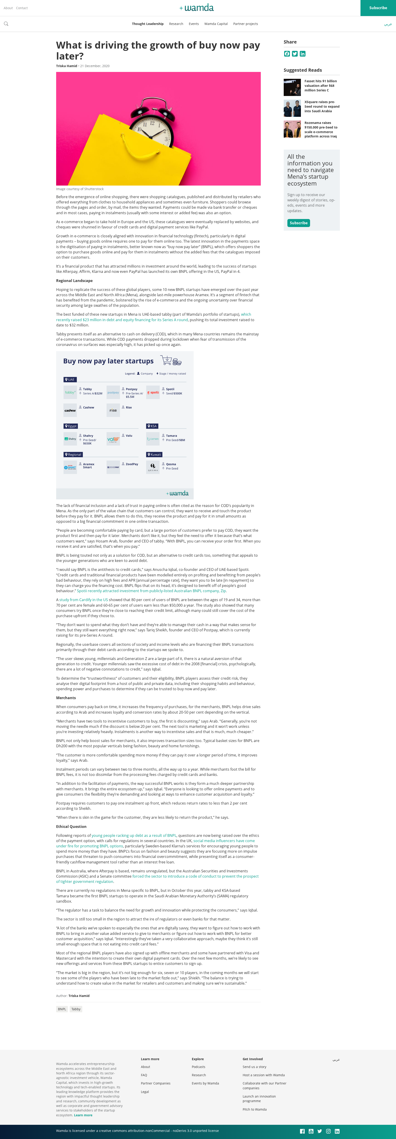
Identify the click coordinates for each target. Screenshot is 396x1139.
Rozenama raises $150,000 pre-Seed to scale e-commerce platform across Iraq (321, 129)
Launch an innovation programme (259, 1098)
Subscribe (378, 7)
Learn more (83, 1115)
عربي (388, 24)
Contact (22, 8)
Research (176, 24)
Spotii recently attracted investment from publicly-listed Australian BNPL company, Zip (151, 590)
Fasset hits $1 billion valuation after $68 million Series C (321, 85)
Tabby (76, 1009)
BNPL (62, 1009)
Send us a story (254, 1067)
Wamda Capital (216, 24)
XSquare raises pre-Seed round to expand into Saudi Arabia (322, 106)
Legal (145, 1092)
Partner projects (245, 24)
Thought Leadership (148, 24)
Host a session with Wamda (264, 1075)
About (8, 8)
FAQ (144, 1075)
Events (194, 24)
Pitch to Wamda (255, 1109)
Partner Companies (155, 1083)
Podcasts (198, 1067)
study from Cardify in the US (83, 599)
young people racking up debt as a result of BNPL (134, 835)
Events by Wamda (205, 1083)
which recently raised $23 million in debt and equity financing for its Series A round (153, 317)
